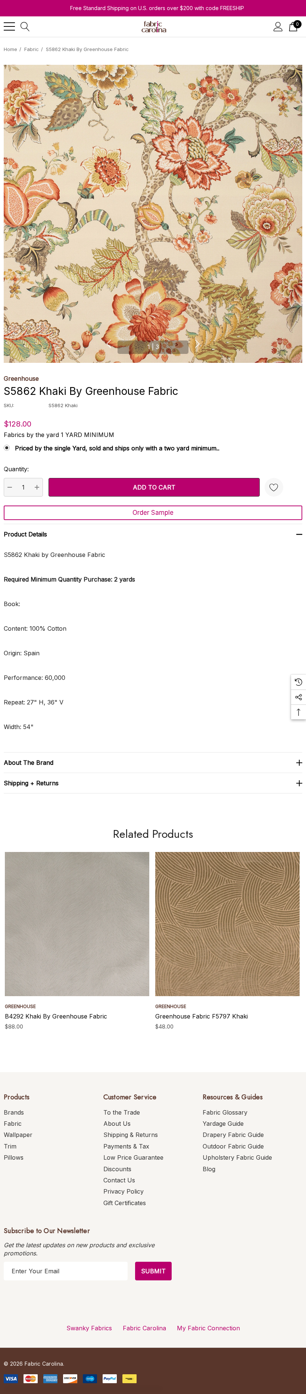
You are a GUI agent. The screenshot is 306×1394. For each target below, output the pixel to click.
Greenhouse (21, 378)
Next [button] (197, 344)
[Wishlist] (274, 487)
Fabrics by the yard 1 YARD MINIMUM (59, 434)
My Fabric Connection (208, 1328)
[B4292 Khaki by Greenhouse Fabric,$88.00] (77, 924)
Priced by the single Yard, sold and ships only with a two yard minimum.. (117, 448)
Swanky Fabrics (89, 1328)
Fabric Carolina (144, 1328)
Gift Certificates (124, 1203)
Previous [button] (108, 344)
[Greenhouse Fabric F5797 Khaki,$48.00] (227, 924)
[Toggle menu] (9, 26)
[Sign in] (278, 26)
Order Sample (153, 512)
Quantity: (16, 469)
